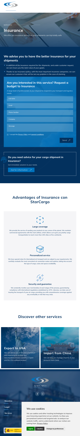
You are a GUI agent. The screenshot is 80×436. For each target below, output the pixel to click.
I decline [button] (40, 429)
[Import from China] (60, 347)
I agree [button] (30, 429)
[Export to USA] (20, 347)
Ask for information (19, 170)
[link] (42, 423)
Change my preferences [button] (55, 429)
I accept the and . (27, 134)
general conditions (37, 134)
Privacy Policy (42, 423)
